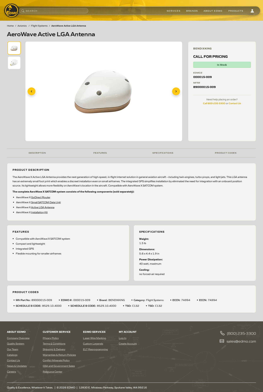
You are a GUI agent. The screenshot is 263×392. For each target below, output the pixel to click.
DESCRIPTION (37, 152)
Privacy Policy (51, 338)
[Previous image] (31, 91)
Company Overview (18, 338)
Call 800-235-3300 (214, 103)
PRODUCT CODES (226, 152)
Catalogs (12, 354)
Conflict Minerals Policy (56, 360)
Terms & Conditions (54, 343)
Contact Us (235, 103)
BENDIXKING (202, 48)
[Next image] (176, 91)
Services (173, 10)
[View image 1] (14, 48)
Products (235, 10)
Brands (192, 10)
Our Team (12, 349)
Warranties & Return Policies (59, 354)
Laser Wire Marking (94, 338)
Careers (11, 371)
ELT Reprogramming (95, 349)
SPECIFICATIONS (162, 152)
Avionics (22, 25)
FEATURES (100, 152)
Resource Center (52, 371)
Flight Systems (39, 25)
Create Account (128, 343)
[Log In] (252, 10)
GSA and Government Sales (59, 365)
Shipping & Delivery (54, 349)
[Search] (22, 11)
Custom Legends (93, 343)
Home (10, 25)
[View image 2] (14, 62)
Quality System (15, 343)
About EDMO (213, 10)
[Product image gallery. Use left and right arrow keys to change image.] (103, 91)
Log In (122, 338)
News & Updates (17, 365)
